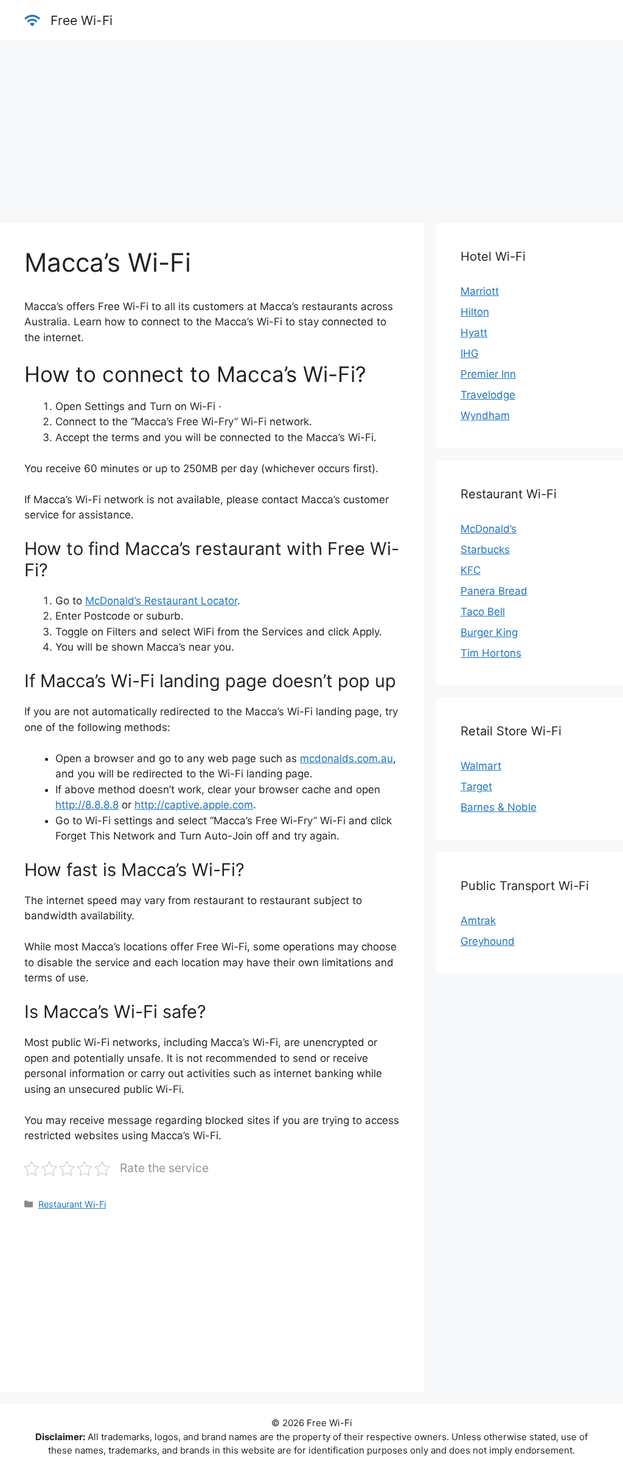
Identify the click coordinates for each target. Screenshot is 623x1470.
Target (476, 786)
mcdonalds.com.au (346, 758)
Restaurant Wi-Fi (72, 1204)
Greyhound (488, 941)
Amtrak (478, 920)
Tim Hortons (491, 653)
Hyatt (474, 333)
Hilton (475, 312)
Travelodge (488, 395)
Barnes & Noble (499, 807)
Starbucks (485, 549)
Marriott (480, 291)
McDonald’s (489, 529)
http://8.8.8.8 (87, 805)
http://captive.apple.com (193, 805)
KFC (471, 570)
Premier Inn (488, 374)
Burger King (489, 632)
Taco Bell (483, 612)
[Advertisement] (311, 125)
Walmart (481, 766)
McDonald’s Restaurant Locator (161, 601)
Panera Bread (494, 591)
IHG (470, 353)
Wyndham (485, 415)
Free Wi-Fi (81, 20)
